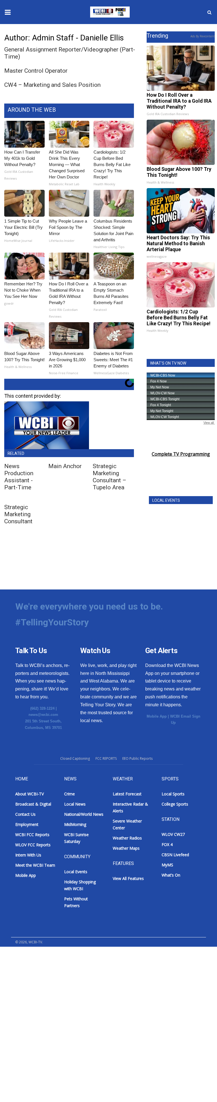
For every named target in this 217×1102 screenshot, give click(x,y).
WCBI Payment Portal (34, 993)
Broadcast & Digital (31, 952)
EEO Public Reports (137, 758)
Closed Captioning (75, 758)
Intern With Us (28, 855)
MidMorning (75, 824)
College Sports (175, 804)
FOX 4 (167, 844)
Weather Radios (127, 838)
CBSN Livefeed (175, 854)
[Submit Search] (209, 12)
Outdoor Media (27, 966)
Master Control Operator (36, 70)
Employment (26, 824)
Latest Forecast (127, 794)
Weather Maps (126, 848)
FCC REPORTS (106, 758)
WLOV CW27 (173, 834)
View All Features (128, 878)
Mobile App (157, 716)
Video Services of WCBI (35, 979)
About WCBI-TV (29, 794)
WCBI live (15, 1007)
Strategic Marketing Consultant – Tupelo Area (109, 477)
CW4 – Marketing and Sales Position (52, 84)
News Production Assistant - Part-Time (18, 477)
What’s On (171, 875)
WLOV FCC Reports (33, 844)
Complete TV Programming (181, 454)
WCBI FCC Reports (32, 834)
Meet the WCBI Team (35, 865)
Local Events (75, 871)
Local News (75, 804)
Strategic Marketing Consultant (18, 514)
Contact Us (25, 814)
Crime (69, 794)
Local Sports (173, 794)
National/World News (83, 814)
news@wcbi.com (43, 715)
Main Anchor (65, 466)
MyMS (167, 865)
